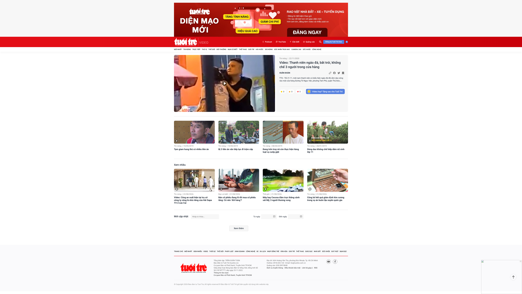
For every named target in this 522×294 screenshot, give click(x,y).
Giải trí (251, 49)
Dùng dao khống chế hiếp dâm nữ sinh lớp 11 (325, 150)
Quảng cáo (310, 42)
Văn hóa (284, 251)
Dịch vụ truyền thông (275, 268)
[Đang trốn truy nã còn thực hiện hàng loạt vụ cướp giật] (283, 132)
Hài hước (259, 49)
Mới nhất (178, 49)
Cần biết (295, 42)
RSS (315, 268)
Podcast (268, 42)
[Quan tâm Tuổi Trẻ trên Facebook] (335, 261)
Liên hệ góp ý (307, 268)
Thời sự (212, 251)
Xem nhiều (180, 164)
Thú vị (204, 49)
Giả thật (334, 251)
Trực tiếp (196, 49)
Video (205, 251)
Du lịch (263, 251)
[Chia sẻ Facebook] (334, 73)
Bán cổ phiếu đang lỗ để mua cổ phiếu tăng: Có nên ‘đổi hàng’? (237, 198)
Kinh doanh (240, 251)
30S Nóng (269, 49)
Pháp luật (229, 251)
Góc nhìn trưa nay (282, 49)
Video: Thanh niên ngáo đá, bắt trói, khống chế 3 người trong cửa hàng (310, 65)
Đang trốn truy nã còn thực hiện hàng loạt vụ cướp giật (281, 150)
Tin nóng (187, 49)
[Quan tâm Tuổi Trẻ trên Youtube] (328, 261)
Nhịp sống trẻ (273, 251)
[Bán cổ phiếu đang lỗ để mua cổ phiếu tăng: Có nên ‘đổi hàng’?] (238, 180)
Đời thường (221, 49)
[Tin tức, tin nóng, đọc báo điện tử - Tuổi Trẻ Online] (186, 42)
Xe (257, 251)
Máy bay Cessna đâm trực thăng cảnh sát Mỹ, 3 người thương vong (281, 198)
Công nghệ (316, 49)
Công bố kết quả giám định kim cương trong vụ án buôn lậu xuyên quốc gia (325, 198)
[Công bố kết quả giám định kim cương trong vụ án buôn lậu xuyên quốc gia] (327, 180)
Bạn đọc (343, 251)
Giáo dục (309, 251)
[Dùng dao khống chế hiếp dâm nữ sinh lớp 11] (327, 132)
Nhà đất (317, 251)
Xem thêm (239, 228)
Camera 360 (296, 49)
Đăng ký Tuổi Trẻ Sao (333, 42)
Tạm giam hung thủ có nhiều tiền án (191, 149)
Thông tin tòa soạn (221, 273)
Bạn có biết (232, 49)
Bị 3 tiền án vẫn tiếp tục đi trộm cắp (235, 149)
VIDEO (203, 43)
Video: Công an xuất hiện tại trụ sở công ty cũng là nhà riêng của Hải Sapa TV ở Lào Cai (193, 200)
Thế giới (211, 49)
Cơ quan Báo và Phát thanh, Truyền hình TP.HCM (233, 275)
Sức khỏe (307, 49)
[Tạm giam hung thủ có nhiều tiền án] (194, 132)
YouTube (282, 42)
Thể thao (243, 49)
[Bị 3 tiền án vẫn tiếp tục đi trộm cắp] (238, 132)
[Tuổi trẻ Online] (193, 268)
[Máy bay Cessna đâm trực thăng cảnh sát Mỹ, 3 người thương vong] (283, 180)
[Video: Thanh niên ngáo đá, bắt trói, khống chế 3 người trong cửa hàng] (224, 83)
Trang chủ (178, 251)
